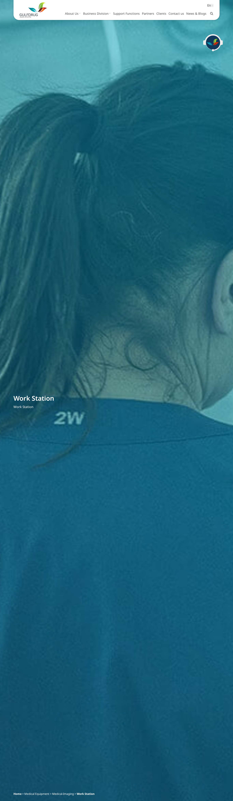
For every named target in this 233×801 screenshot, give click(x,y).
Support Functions (126, 13)
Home (17, 794)
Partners (148, 13)
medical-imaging (63, 794)
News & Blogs (196, 13)
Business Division (95, 13)
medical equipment (36, 794)
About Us (71, 13)
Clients (161, 13)
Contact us (176, 13)
